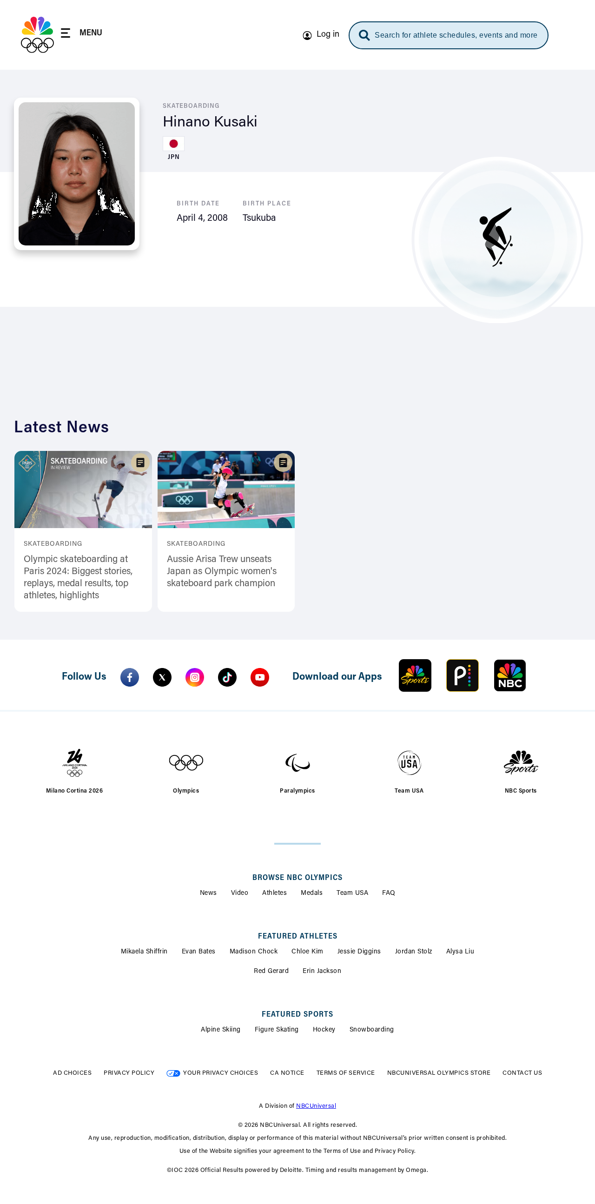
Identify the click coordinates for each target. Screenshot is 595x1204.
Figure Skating (277, 1030)
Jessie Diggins (359, 952)
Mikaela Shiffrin (144, 952)
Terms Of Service (346, 1073)
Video (240, 893)
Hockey (324, 1030)
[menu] (81, 34)
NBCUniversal (316, 1106)
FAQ (389, 893)
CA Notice (287, 1073)
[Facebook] (129, 677)
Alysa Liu (460, 952)
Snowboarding (372, 1030)
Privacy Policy (129, 1073)
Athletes (274, 893)
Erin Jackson (322, 971)
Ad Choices (72, 1073)
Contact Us (522, 1073)
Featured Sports (297, 1015)
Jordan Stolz (413, 952)
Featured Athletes (297, 936)
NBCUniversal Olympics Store (439, 1073)
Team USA (352, 893)
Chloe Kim (307, 952)
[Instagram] (194, 677)
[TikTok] (227, 677)
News (208, 893)
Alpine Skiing (221, 1030)
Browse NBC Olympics (297, 878)
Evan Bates (199, 952)
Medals (312, 893)
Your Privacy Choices (220, 1073)
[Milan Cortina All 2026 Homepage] (37, 35)
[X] (162, 677)
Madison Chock (254, 952)
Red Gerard (271, 971)
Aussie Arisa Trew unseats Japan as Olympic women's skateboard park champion (222, 572)
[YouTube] (260, 677)
